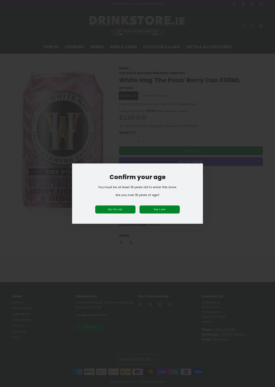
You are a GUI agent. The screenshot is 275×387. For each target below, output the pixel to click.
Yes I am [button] (160, 209)
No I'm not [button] (115, 209)
